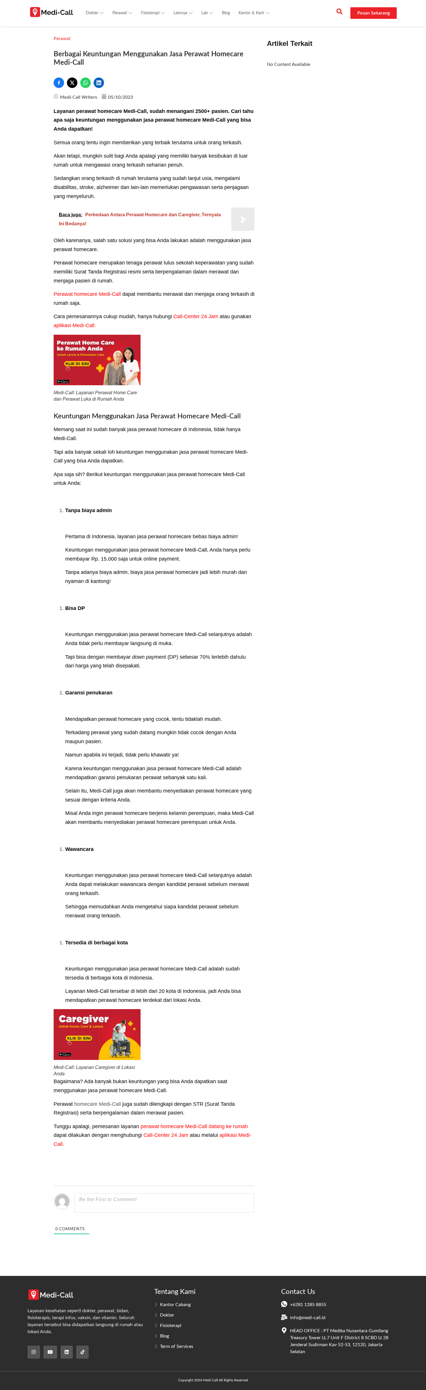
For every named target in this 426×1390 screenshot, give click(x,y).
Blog (226, 13)
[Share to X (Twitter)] (72, 83)
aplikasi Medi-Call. (75, 325)
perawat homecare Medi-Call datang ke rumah (194, 1126)
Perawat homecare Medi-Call (87, 294)
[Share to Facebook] (59, 83)
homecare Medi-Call (97, 1104)
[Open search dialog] (339, 13)
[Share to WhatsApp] (85, 83)
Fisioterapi (150, 13)
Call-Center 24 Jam (195, 316)
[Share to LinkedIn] (99, 83)
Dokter (92, 13)
